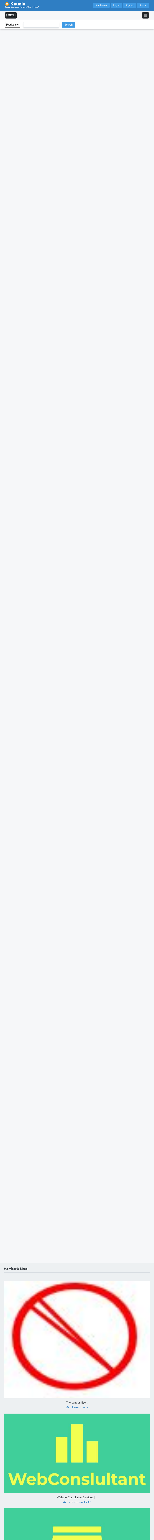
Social (143, 5)
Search (68, 24)
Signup (129, 5)
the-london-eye (79, 1407)
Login (116, 5)
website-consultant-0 (79, 1502)
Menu (11, 15)
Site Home (101, 5)
